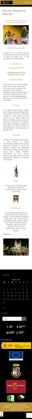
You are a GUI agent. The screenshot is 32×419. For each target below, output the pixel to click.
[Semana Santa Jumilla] (7, 2)
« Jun (4, 307)
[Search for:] (12, 319)
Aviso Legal (25, 407)
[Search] (24, 319)
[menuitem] (1, 413)
